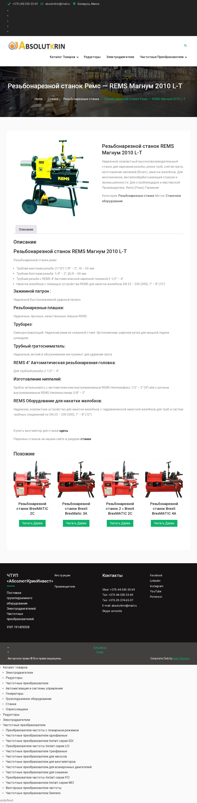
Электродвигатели (120, 57)
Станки (53, 99)
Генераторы (14, 693)
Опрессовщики (17, 709)
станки (85, 439)
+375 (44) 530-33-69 (25, 4)
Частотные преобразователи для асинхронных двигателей (49, 767)
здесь (63, 431)
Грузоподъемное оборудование (29, 699)
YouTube (155, 591)
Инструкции (62, 575)
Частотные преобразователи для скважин (37, 772)
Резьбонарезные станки (81, 99)
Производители (65, 586)
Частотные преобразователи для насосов (36, 756)
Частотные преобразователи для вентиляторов (41, 761)
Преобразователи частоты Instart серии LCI (37, 746)
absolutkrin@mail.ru (57, 4)
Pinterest (156, 596)
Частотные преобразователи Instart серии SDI (39, 741)
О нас (100, 651)
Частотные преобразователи (162, 57)
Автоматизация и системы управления (34, 688)
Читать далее (32, 523)
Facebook (156, 575)
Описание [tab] (26, 229)
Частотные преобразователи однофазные (36, 735)
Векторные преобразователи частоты (34, 788)
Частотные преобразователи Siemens (33, 793)
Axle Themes (181, 658)
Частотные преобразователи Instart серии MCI (40, 782)
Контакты (99, 647)
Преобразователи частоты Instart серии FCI (38, 777)
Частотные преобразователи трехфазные (36, 751)
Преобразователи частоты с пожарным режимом (42, 730)
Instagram (156, 586)
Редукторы (92, 57)
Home (38, 99)
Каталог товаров (62, 57)
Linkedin (155, 580)
